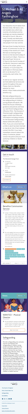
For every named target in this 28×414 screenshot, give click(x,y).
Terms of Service (5, 408)
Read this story (14, 330)
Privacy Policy (4, 405)
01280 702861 (8, 176)
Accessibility (5, 395)
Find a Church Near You (7, 390)
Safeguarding (5, 393)
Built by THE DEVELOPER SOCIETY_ (8, 411)
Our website (7, 179)
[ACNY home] (4, 1)
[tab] (7, 263)
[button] (26, 2)
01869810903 (8, 172)
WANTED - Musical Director (11, 316)
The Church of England (7, 388)
